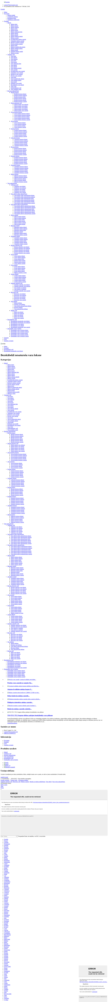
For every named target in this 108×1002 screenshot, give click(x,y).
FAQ (5, 339)
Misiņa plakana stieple (17, 36)
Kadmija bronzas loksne (20, 157)
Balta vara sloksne (19, 313)
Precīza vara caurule (16, 75)
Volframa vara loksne (19, 186)
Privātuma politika (23, 780)
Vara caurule (14, 69)
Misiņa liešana (18, 303)
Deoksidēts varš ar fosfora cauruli (20, 336)
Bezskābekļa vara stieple (17, 85)
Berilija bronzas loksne (20, 94)
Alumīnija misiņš (15, 236)
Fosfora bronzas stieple (20, 135)
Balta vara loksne (18, 312)
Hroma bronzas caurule (20, 154)
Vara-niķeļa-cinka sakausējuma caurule (24, 203)
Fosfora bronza (15, 128)
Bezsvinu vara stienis (19, 297)
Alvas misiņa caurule (19, 263)
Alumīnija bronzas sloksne (21, 168)
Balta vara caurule (19, 318)
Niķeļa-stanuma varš (16, 103)
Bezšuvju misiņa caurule (17, 42)
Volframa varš (14, 185)
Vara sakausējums (12, 183)
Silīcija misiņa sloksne (20, 218)
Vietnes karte (13, 780)
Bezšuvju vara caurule (17, 74)
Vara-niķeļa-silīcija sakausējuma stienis (24, 210)
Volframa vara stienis (19, 189)
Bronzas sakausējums (13, 91)
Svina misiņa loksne (19, 266)
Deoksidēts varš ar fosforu (14, 328)
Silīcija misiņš (14, 215)
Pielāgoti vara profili (16, 83)
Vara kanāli (14, 82)
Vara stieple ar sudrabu (20, 287)
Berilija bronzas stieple (20, 100)
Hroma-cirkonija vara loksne (21, 247)
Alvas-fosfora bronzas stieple (22, 118)
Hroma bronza (14, 147)
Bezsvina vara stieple (19, 298)
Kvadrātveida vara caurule (18, 71)
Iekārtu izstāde (11, 15)
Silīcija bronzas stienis (20, 178)
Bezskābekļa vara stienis (17, 324)
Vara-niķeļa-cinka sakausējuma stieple (24, 201)
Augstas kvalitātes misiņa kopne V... (19, 689)
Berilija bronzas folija (20, 97)
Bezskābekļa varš (12, 319)
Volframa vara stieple (19, 191)
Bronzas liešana (18, 307)
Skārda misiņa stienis (19, 260)
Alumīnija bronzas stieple (21, 171)
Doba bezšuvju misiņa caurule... (18, 696)
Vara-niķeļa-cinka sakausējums (19, 194)
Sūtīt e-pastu (4, 784)
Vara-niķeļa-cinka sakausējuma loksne (24, 195)
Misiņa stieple (14, 35)
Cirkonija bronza (15, 138)
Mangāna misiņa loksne (20, 227)
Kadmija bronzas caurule (20, 163)
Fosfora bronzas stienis (20, 133)
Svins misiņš (14, 265)
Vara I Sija (13, 86)
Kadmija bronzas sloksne (21, 159)
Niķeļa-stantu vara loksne (21, 109)
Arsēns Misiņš (14, 274)
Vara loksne (14, 57)
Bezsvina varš (14, 292)
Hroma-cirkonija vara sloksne (22, 248)
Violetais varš (11, 54)
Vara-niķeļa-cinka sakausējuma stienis (24, 200)
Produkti (6, 21)
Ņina (2, 786)
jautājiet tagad (4, 777)
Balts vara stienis (18, 315)
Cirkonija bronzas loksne (20, 139)
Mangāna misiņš (15, 225)
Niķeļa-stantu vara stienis (21, 106)
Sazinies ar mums (8, 340)
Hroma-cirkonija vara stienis (21, 250)
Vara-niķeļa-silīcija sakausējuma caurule (24, 213)
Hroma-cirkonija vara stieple (21, 251)
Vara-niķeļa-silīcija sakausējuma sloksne (24, 207)
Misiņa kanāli (14, 50)
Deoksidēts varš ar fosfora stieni (19, 333)
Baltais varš (14, 310)
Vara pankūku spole (16, 89)
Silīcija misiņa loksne (19, 216)
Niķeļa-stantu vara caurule (21, 110)
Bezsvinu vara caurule (20, 300)
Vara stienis (14, 65)
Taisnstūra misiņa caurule (17, 41)
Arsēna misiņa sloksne (20, 277)
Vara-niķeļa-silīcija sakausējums (19, 204)
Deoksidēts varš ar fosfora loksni (19, 330)
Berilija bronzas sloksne (20, 95)
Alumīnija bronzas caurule (21, 172)
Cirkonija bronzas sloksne (21, 141)
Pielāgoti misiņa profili (17, 51)
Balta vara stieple (18, 316)
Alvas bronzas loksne (20, 122)
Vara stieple (14, 66)
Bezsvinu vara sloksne (20, 295)
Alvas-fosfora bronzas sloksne (22, 115)
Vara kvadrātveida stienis (17, 79)
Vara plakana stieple (16, 68)
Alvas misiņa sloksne (19, 257)
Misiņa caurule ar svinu (20, 272)
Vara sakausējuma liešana (21, 309)
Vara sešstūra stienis (16, 80)
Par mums (6, 13)
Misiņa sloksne (15, 27)
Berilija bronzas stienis (20, 98)
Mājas (5, 12)
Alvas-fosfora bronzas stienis (22, 116)
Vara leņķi (13, 77)
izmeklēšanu (10, 723)
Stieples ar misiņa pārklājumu (37, 781)
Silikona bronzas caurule (20, 181)
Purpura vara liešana (19, 304)
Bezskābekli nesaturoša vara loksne (20, 321)
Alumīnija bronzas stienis (21, 169)
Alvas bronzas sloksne (20, 124)
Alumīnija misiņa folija (20, 241)
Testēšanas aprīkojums (13, 19)
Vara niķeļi (49, 781)
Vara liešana (14, 301)
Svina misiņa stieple (19, 271)
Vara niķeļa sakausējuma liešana (22, 306)
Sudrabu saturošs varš (16, 283)
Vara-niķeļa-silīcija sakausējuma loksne (24, 206)
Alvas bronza (14, 121)
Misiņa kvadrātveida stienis (18, 47)
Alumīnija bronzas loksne (21, 166)
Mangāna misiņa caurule (20, 234)
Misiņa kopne (14, 30)
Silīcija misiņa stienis (19, 221)
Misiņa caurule (15, 38)
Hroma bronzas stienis (20, 151)
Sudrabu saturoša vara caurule (22, 291)
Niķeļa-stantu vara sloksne (21, 104)
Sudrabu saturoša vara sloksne (22, 286)
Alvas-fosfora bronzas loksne (22, 113)
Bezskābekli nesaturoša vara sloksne (20, 322)
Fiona (2, 787)
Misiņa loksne (14, 26)
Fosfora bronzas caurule (20, 136)
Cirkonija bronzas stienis (20, 142)
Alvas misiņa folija (19, 259)
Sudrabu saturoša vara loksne (22, 284)
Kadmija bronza (15, 156)
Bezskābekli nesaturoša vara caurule (20, 327)
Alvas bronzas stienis (19, 125)
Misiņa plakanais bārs (16, 32)
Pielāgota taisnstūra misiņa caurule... (20, 702)
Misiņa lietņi (14, 24)
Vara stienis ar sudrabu (20, 289)
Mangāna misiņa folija (20, 230)
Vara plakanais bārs (16, 63)
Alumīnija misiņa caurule (21, 244)
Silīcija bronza (14, 174)
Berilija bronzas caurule (20, 101)
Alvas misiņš (14, 254)
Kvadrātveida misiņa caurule (18, 39)
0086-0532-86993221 (10, 733)
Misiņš (9, 22)
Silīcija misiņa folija (19, 219)
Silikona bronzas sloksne (20, 177)
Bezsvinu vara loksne (20, 294)
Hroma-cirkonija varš (16, 245)
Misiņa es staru (15, 53)
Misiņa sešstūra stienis (17, 48)
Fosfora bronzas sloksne (20, 132)
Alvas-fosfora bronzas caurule (22, 119)
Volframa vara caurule (20, 192)
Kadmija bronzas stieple (20, 162)
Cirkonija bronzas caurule (21, 145)
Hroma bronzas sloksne (20, 150)
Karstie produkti (5, 780)
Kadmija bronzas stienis (20, 160)
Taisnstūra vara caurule (17, 72)
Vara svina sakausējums (58, 781)
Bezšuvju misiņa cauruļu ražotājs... (19, 709)
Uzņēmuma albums (12, 16)
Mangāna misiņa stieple (20, 233)
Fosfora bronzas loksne (20, 130)
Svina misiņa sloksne (19, 268)
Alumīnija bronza (15, 165)
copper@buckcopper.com (11, 5)
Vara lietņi (13, 56)
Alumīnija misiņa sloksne (21, 239)
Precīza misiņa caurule (17, 44)
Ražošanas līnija (11, 18)
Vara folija (13, 60)
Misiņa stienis (14, 33)
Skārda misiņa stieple (19, 262)
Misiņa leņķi (14, 45)
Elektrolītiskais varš (16, 88)
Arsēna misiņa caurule (20, 281)
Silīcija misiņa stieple (19, 224)
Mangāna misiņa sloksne (20, 228)
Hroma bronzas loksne (20, 148)
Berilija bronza (15, 92)
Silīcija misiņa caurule (20, 222)
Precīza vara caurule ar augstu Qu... (19, 683)
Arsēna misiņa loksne (20, 275)
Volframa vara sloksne (20, 188)
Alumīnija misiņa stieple (20, 242)
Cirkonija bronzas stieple (20, 144)
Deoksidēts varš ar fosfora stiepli (19, 334)
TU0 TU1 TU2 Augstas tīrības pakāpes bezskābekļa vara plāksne (30, 715)
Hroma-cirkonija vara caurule (22, 253)
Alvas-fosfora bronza (16, 112)
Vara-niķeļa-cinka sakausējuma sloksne (24, 197)
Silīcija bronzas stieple (20, 180)
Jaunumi (6, 337)
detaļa (15, 723)
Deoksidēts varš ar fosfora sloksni (20, 331)
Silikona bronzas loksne (20, 175)
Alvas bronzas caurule (20, 127)
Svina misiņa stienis (19, 269)
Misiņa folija (14, 29)
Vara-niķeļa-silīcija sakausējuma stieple (24, 212)
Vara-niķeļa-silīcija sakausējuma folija (24, 209)
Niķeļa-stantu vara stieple (21, 107)
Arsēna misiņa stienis (19, 280)
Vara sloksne (14, 59)
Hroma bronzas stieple (20, 153)
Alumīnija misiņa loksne (20, 238)
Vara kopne (14, 62)
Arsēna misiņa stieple (19, 278)
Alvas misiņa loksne (19, 256)
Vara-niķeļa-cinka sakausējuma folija (24, 198)
